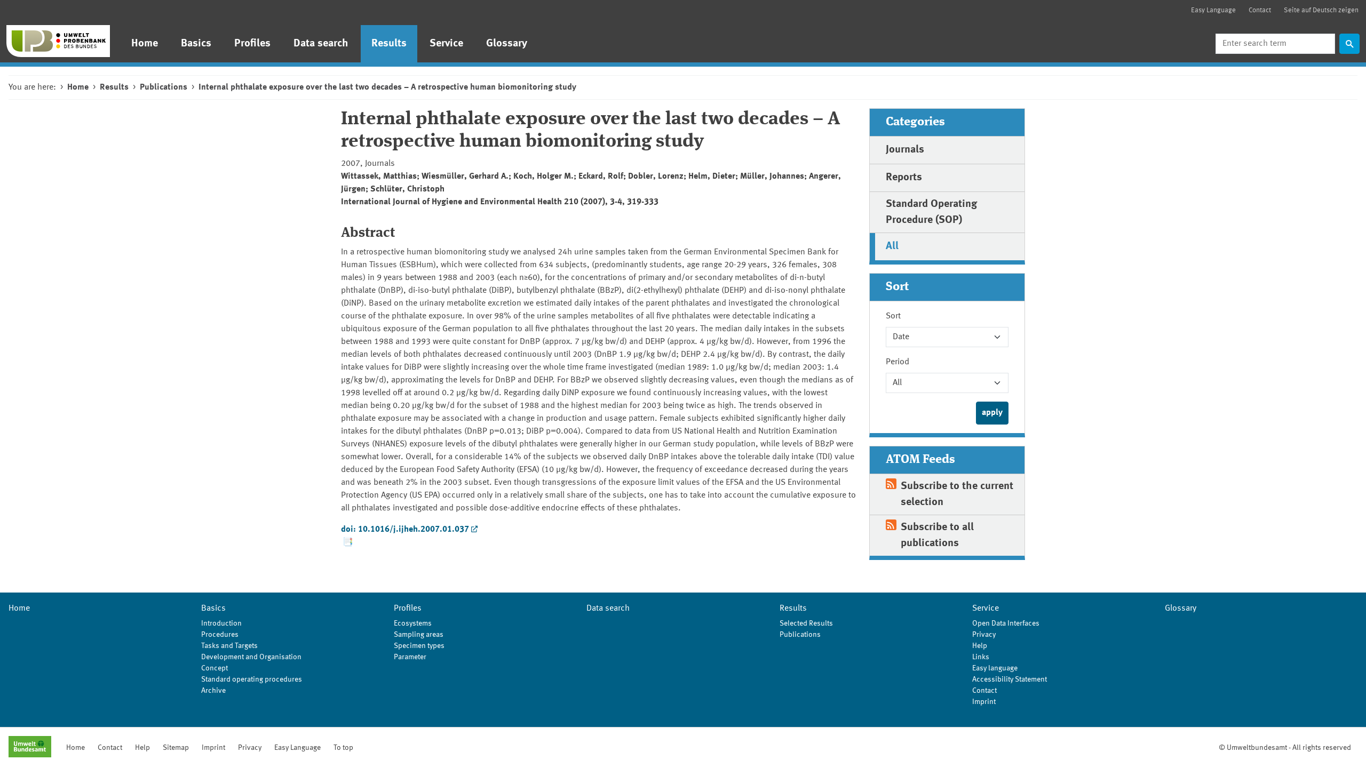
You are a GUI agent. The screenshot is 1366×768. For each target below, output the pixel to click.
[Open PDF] (347, 542)
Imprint (984, 702)
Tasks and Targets (229, 646)
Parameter (410, 657)
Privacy (984, 634)
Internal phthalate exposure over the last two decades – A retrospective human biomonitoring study (387, 87)
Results (389, 43)
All (892, 246)
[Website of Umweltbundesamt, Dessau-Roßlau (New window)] (30, 747)
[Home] (58, 41)
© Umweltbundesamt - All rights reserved (1285, 747)
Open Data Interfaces (1005, 623)
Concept (214, 668)
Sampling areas (418, 634)
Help (979, 646)
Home (144, 43)
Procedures (220, 634)
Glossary (506, 43)
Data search (320, 43)
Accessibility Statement (1009, 679)
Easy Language (1213, 10)
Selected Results (806, 623)
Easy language (995, 668)
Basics (196, 43)
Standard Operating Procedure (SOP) (931, 212)
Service (446, 43)
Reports (904, 177)
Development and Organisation (251, 657)
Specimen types (419, 646)
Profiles (252, 43)
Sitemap (176, 747)
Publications (163, 87)
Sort (893, 316)
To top (343, 747)
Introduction (221, 623)
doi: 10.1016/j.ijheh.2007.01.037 (405, 529)
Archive (213, 690)
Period (897, 362)
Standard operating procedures (251, 679)
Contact (1260, 10)
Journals (905, 150)
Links (980, 657)
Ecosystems (413, 623)
